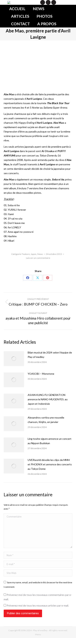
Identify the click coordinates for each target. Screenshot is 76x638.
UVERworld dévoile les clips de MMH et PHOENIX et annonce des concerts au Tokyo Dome (50, 464)
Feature (26, 254)
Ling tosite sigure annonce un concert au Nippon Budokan (49, 441)
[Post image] (14, 358)
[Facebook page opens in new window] (48, 2)
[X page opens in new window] (42, 2)
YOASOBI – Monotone (41, 373)
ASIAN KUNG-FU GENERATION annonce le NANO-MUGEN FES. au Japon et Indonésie (48, 399)
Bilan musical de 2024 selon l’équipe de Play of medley (50, 354)
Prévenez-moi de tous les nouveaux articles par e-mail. (38, 605)
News (40, 254)
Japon (33, 254)
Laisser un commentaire (38, 258)
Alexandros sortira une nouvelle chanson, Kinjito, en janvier (46, 419)
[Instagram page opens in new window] (53, 2)
